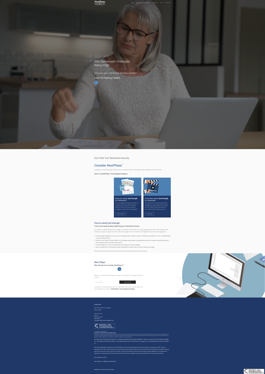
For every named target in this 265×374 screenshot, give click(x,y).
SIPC (142, 339)
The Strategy (147, 2)
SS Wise (161, 2)
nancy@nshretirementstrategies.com (104, 320)
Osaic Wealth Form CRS (100, 357)
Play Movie (150, 213)
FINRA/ (139, 339)
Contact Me (168, 2)
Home (132, 2)
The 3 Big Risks (139, 2)
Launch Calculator (120, 213)
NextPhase (155, 2)
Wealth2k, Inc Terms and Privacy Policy (104, 369)
